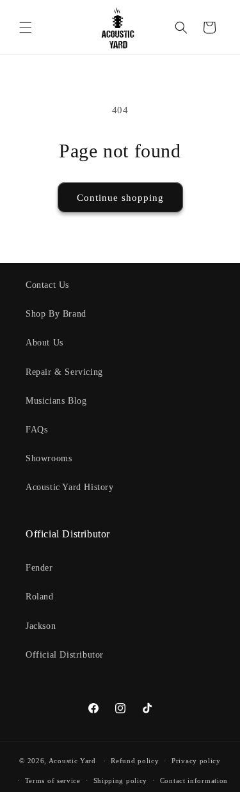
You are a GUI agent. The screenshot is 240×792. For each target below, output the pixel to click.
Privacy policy (196, 760)
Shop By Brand (56, 314)
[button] (26, 27)
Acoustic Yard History (70, 487)
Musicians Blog (56, 401)
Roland (40, 596)
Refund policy (135, 760)
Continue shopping (120, 198)
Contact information (194, 780)
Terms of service (53, 780)
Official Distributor (65, 655)
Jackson (41, 626)
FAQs (36, 429)
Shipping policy (120, 780)
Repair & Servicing (64, 372)
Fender (39, 568)
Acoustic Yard (72, 760)
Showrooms (49, 458)
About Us (44, 342)
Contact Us (47, 285)
